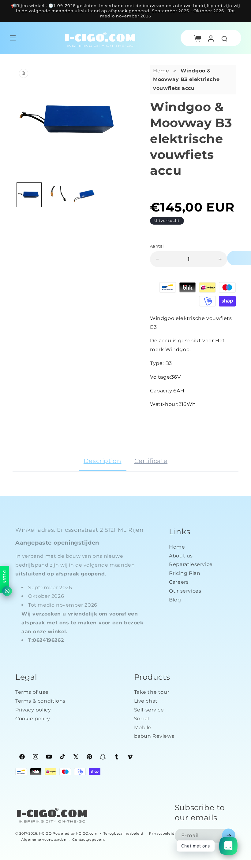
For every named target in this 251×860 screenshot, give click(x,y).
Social (141, 719)
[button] (197, 38)
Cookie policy (32, 719)
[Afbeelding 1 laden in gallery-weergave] (29, 195)
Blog (175, 600)
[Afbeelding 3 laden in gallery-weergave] (84, 195)
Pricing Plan (184, 573)
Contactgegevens (88, 839)
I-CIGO (45, 833)
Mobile (143, 727)
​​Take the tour (152, 692)
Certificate (151, 461)
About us (181, 556)
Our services (185, 591)
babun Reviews (154, 736)
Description (103, 461)
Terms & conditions (40, 701)
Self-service (149, 710)
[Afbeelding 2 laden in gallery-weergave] (56, 195)
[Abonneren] (228, 836)
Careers (179, 582)
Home (161, 71)
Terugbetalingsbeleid (123, 833)
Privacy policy (33, 710)
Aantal (157, 246)
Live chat (146, 701)
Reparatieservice (191, 564)
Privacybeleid (161, 833)
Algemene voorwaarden (43, 839)
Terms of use (31, 692)
